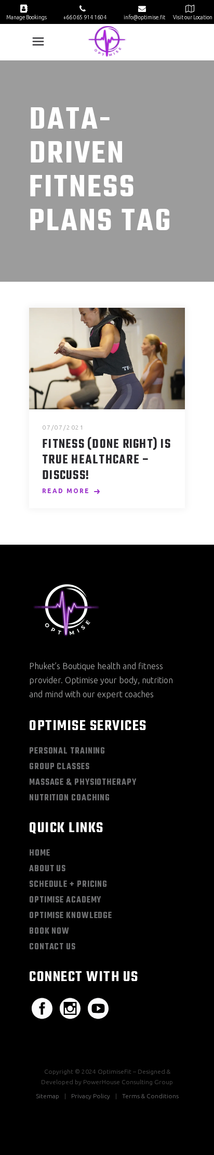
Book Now (49, 931)
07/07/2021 (63, 427)
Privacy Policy (90, 1096)
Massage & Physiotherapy (83, 782)
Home (39, 853)
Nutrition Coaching (69, 798)
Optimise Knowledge (70, 916)
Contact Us (52, 947)
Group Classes (59, 767)
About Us (47, 869)
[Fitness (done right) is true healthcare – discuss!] (107, 358)
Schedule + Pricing (68, 885)
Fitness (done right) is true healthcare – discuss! (106, 460)
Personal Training (67, 751)
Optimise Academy (65, 900)
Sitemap (47, 1096)
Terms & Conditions (150, 1096)
